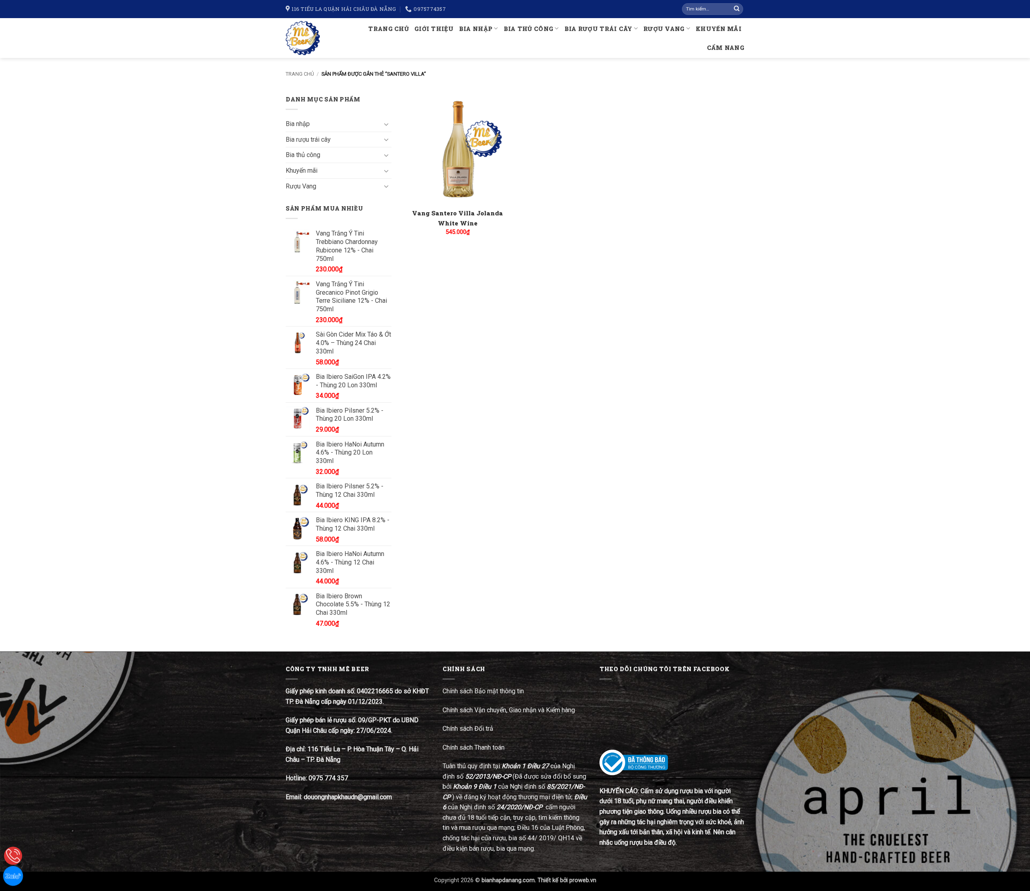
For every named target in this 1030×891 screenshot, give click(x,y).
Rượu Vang (664, 29)
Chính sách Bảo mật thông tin (483, 691)
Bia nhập (475, 29)
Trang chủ (388, 29)
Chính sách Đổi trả (469, 728)
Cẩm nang (725, 48)
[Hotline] (13, 856)
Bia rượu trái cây (598, 29)
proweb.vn (582, 880)
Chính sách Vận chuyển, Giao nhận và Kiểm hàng (509, 710)
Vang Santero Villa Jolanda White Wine (457, 218)
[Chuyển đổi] (386, 124)
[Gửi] (737, 9)
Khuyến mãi (719, 29)
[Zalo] (13, 876)
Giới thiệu (433, 29)
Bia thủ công (528, 29)
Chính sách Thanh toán (474, 747)
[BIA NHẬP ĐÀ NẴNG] (306, 38)
